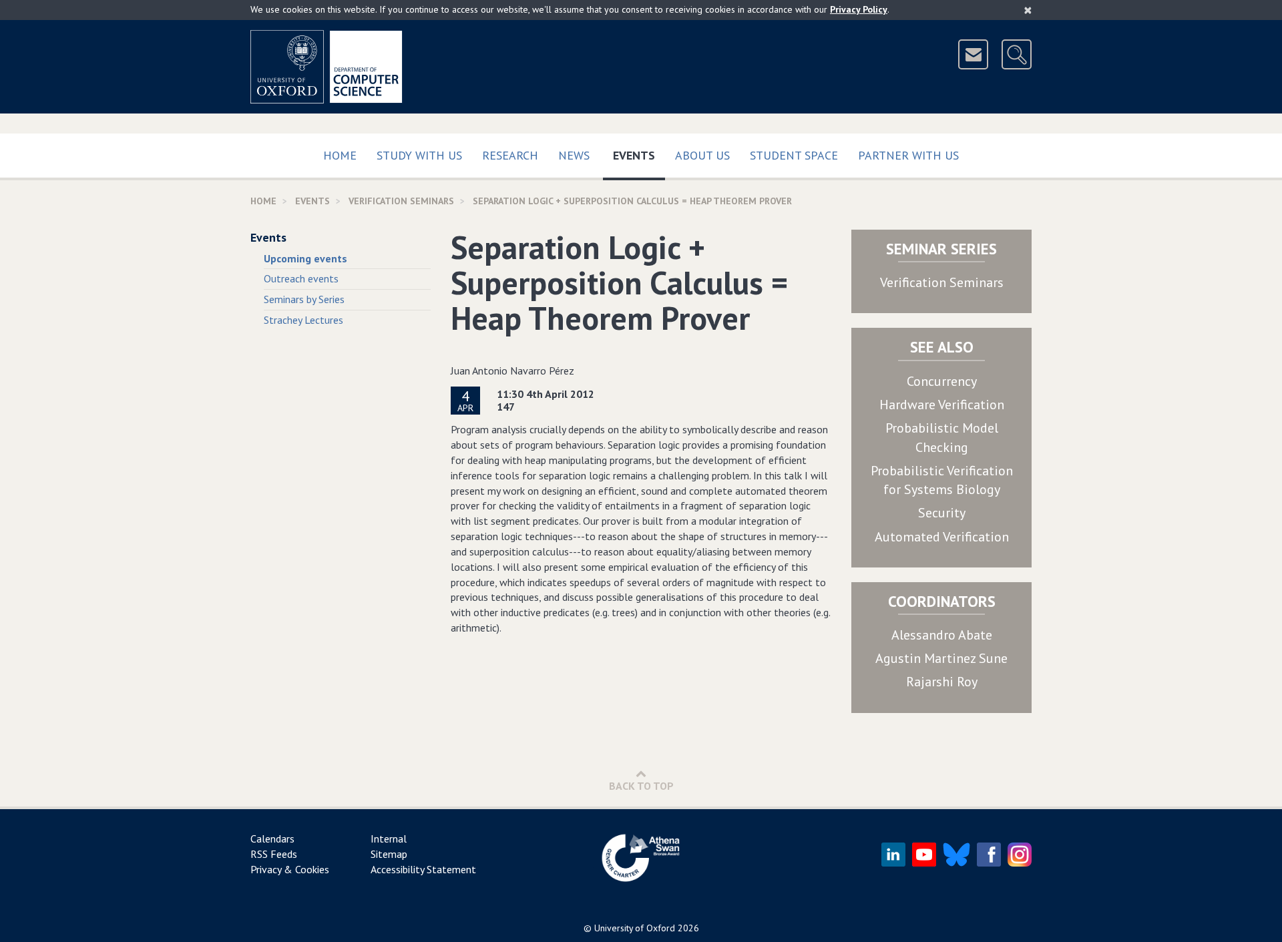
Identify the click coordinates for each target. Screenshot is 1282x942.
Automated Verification (942, 536)
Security (942, 512)
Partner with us (908, 155)
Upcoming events (305, 258)
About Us (702, 155)
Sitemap (389, 854)
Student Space (794, 155)
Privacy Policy (858, 9)
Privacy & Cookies (289, 869)
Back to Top (641, 785)
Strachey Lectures (303, 319)
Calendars (272, 838)
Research (510, 155)
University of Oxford (634, 928)
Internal (389, 838)
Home (340, 155)
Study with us (419, 155)
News (574, 155)
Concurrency (942, 381)
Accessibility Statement (423, 869)
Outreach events (301, 278)
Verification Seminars (942, 282)
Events (639, 155)
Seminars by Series (304, 299)
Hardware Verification (941, 404)
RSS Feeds (273, 854)
